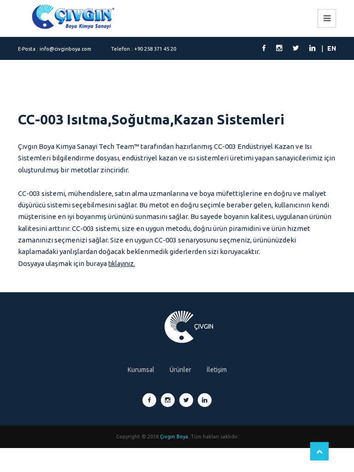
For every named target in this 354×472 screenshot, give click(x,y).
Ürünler (180, 369)
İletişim (216, 369)
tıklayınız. (121, 263)
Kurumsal (141, 369)
